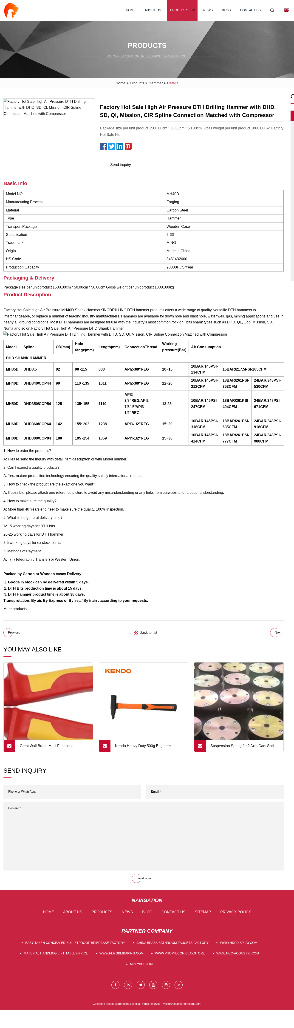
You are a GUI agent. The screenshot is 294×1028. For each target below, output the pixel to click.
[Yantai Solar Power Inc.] (11, 10)
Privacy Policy (235, 912)
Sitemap (203, 912)
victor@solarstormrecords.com (182, 1003)
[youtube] (153, 985)
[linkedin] (128, 985)
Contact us (250, 10)
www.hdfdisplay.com (238, 943)
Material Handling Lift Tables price (56, 953)
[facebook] (115, 985)
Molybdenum (141, 964)
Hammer (156, 83)
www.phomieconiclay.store (180, 953)
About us (153, 10)
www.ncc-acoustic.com (237, 953)
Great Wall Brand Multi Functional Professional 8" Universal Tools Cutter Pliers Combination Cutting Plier (51, 748)
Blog (226, 10)
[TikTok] (179, 985)
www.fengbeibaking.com (121, 953)
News (208, 10)
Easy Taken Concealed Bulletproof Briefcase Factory (75, 943)
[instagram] (166, 985)
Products (179, 10)
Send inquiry (120, 165)
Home (131, 10)
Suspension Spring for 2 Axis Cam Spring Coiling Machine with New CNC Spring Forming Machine (244, 748)
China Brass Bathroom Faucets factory (172, 943)
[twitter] (141, 985)
